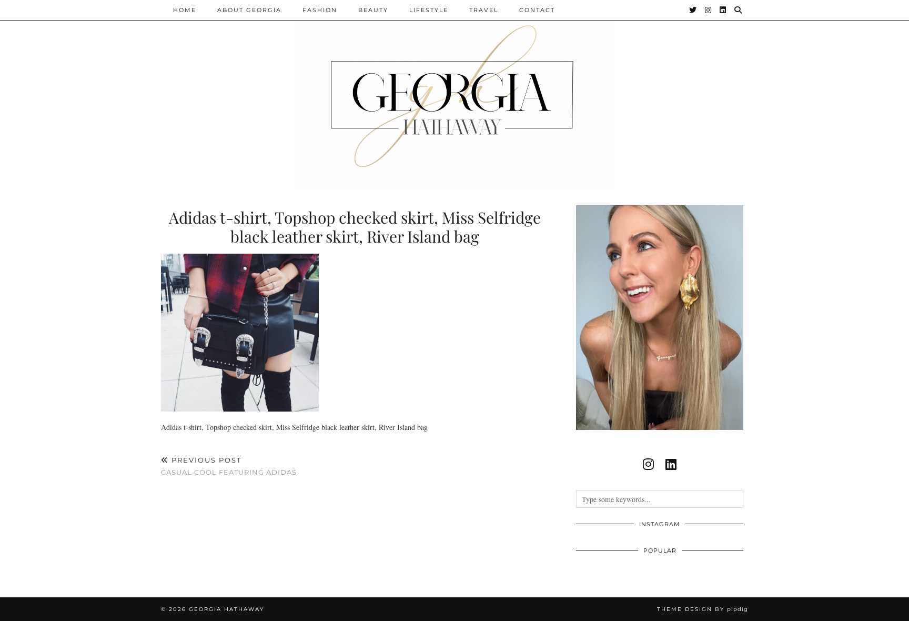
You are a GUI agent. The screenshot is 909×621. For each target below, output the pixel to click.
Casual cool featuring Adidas (229, 466)
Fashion (319, 10)
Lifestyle (428, 10)
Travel (483, 10)
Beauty (373, 10)
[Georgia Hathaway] (454, 94)
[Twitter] (693, 10)
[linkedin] (670, 464)
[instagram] (648, 464)
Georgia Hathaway (226, 609)
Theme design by (702, 609)
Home (184, 10)
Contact (537, 10)
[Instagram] (708, 10)
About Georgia (249, 10)
